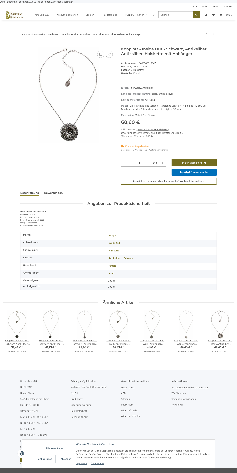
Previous (8, 333)
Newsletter (177, 404)
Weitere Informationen (192, 181)
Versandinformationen (184, 398)
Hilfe (204, 6)
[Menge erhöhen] (162, 162)
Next (229, 333)
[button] (206, 14)
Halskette (114, 250)
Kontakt (228, 6)
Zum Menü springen (62, 1)
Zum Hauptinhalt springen (14, 1)
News (215, 6)
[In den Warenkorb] (22, 45)
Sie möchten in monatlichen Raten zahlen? (169, 181)
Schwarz (128, 258)
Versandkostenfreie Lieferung (153, 129)
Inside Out (114, 242)
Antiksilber (115, 258)
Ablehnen (66, 458)
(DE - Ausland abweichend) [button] (156, 149)
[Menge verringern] (124, 162)
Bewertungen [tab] (53, 192)
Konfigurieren (44, 458)
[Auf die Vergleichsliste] (100, 54)
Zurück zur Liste (27, 34)
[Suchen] (196, 14)
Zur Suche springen (40, 1)
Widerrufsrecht (129, 410)
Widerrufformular (130, 416)
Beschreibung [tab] (29, 192)
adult (111, 273)
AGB (123, 393)
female (112, 265)
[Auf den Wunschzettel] (109, 54)
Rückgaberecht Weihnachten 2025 (190, 387)
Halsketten (138, 69)
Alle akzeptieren (55, 448)
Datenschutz (97, 463)
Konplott (113, 235)
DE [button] (193, 6)
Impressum (81, 463)
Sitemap (125, 398)
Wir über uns (179, 393)
